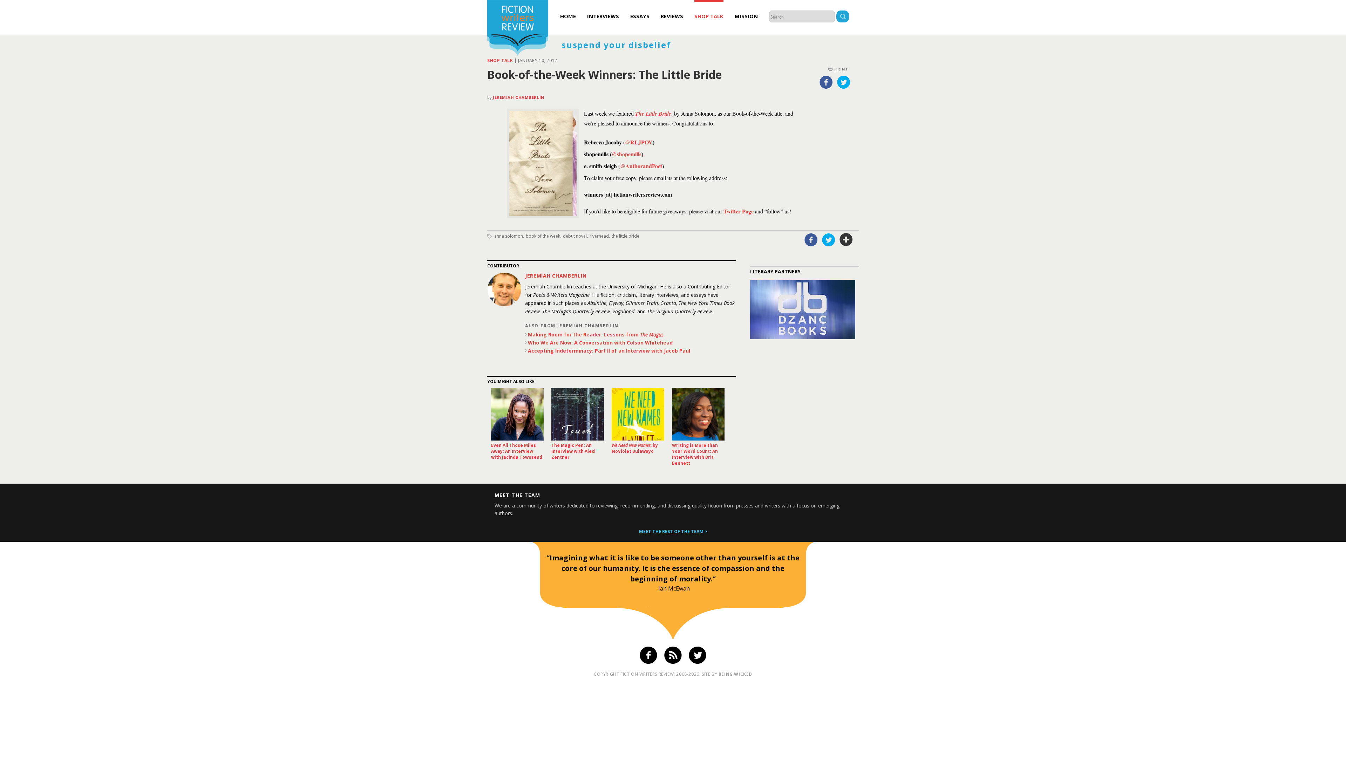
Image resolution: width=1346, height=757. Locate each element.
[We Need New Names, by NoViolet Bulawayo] (638, 414)
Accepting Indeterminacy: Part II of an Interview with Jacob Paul (609, 350)
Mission (746, 16)
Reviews (672, 16)
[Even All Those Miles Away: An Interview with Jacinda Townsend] (517, 414)
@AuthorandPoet (641, 166)
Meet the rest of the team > (673, 531)
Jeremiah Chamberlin (518, 97)
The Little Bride (653, 113)
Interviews (603, 16)
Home (568, 16)
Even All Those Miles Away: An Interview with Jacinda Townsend (516, 451)
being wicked (735, 674)
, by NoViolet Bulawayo (635, 448)
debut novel (575, 236)
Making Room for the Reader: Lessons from (596, 334)
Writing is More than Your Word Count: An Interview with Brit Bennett (695, 454)
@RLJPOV (639, 142)
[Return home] (517, 28)
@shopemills (626, 154)
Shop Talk (708, 16)
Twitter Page (738, 211)
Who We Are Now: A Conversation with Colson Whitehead (600, 342)
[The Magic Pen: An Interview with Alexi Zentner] (577, 414)
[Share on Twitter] (843, 82)
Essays (640, 16)
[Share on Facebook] (826, 82)
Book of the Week (543, 236)
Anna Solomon (508, 236)
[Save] (846, 239)
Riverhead (599, 236)
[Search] (842, 17)
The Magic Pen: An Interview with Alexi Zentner (573, 451)
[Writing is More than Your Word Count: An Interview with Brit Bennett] (698, 414)
